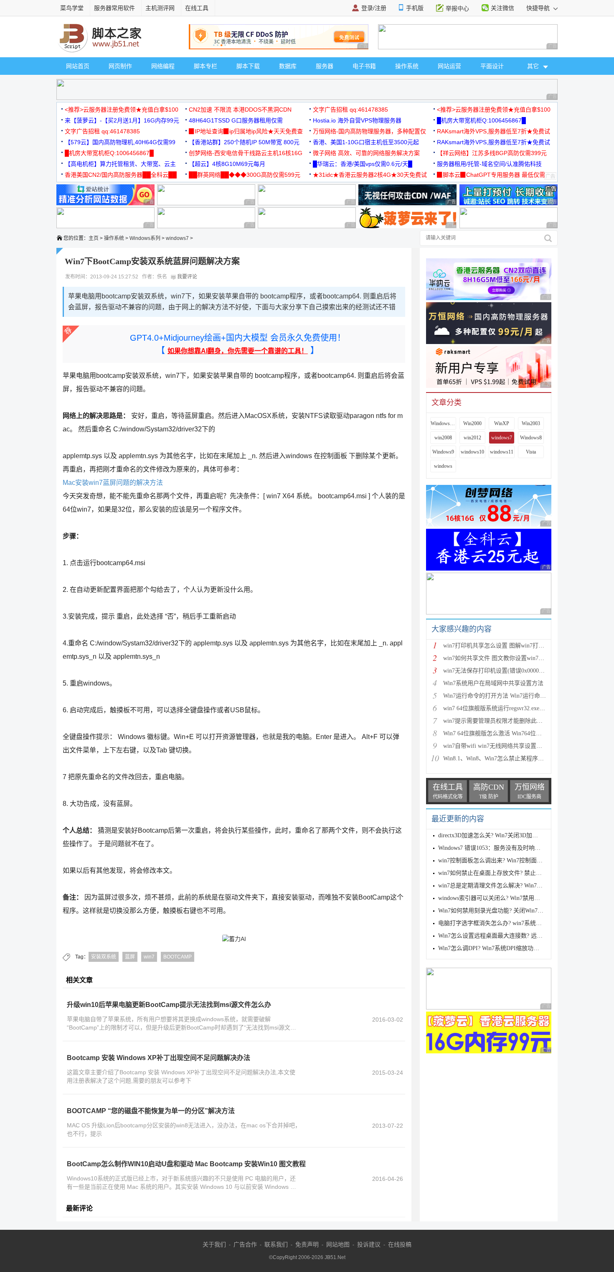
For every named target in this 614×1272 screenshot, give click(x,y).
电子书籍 (364, 66)
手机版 (415, 8)
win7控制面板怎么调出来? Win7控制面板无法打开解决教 (511, 860)
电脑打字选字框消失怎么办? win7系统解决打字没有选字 (510, 923)
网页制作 (120, 66)
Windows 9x (443, 423)
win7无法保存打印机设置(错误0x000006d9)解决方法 (509, 671)
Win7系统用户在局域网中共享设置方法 (493, 683)
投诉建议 (369, 1244)
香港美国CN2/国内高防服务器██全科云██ (121, 174)
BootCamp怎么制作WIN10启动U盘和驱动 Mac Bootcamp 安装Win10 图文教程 (186, 1163)
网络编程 (163, 66)
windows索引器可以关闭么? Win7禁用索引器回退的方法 (509, 898)
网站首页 (77, 66)
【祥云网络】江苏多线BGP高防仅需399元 (492, 153)
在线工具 (196, 8)
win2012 (472, 438)
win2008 (443, 438)
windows (443, 466)
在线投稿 (399, 1244)
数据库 (288, 66)
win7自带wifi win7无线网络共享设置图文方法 (501, 746)
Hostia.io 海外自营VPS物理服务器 (357, 120)
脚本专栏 (205, 66)
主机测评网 (160, 8)
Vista (531, 452)
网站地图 (338, 1244)
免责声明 (307, 1244)
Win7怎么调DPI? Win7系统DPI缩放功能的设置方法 (503, 948)
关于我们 (214, 1244)
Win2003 (531, 423)
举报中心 (457, 8)
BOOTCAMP (177, 957)
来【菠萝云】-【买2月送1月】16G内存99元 (122, 120)
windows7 (177, 238)
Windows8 (531, 438)
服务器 (324, 66)
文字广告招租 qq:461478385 (350, 109)
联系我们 (276, 1244)
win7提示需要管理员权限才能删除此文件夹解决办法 (510, 721)
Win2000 (472, 423)
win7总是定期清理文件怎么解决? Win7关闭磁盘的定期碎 (511, 885)
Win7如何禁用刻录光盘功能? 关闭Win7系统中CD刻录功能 (512, 910)
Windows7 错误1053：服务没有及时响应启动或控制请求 (509, 848)
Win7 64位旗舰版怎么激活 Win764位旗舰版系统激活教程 (516, 733)
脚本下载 (248, 66)
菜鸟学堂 (72, 8)
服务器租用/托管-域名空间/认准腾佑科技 (489, 164)
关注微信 (502, 8)
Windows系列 (144, 238)
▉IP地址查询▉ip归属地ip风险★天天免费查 (246, 131)
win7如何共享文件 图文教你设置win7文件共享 (502, 658)
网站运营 (449, 66)
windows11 (501, 452)
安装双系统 (103, 957)
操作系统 (407, 66)
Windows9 (443, 452)
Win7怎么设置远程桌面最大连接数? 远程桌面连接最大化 (511, 936)
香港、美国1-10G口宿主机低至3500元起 (366, 142)
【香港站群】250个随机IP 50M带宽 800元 (244, 142)
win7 (149, 957)
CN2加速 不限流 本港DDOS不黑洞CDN (240, 109)
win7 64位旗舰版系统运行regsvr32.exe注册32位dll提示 (512, 708)
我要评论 (186, 277)
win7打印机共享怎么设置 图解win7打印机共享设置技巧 (514, 645)
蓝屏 (130, 957)
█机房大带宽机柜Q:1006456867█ (481, 120)
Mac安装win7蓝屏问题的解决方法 (113, 482)
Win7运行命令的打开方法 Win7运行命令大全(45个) (508, 696)
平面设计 (492, 66)
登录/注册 (373, 8)
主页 (94, 238)
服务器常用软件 (114, 8)
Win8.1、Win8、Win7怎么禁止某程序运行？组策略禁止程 (517, 758)
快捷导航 (538, 8)
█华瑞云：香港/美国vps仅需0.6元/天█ (362, 164)
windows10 (472, 452)
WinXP (501, 423)
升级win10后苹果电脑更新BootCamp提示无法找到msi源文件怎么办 (169, 1004)
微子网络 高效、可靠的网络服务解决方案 (366, 153)
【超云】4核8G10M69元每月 (227, 164)
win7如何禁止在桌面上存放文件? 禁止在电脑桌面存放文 (510, 873)
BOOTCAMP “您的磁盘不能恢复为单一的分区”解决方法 (151, 1110)
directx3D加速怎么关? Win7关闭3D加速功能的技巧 (502, 835)
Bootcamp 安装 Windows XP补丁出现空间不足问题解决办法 (158, 1057)
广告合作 (245, 1244)
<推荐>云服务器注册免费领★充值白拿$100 (121, 109)
